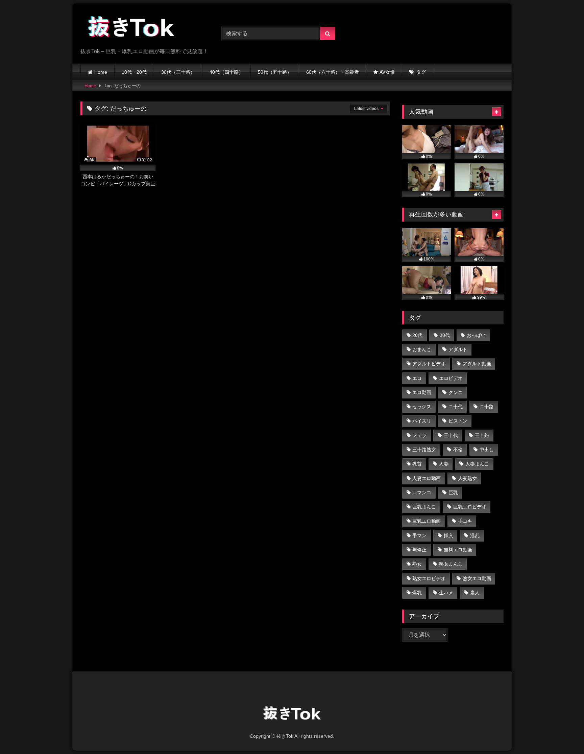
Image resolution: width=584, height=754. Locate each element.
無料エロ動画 (458, 549)
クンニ (455, 392)
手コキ (465, 521)
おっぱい (476, 335)
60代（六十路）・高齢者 (332, 72)
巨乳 (453, 492)
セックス (421, 406)
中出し (487, 449)
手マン (419, 535)
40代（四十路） (226, 72)
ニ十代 (455, 406)
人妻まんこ (477, 463)
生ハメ (446, 592)
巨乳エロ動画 (426, 521)
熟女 (417, 564)
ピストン (457, 421)
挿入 (448, 535)
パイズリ (421, 421)
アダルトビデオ (428, 363)
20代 (417, 335)
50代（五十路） (275, 72)
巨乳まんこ (424, 506)
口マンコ (421, 492)
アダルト (457, 349)
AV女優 (387, 72)
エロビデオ (451, 378)
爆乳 (417, 592)
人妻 (443, 463)
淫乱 (475, 535)
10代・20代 (134, 72)
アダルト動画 (477, 363)
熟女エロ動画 (477, 578)
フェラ (419, 435)
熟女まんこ (451, 564)
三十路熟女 (424, 449)
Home (100, 72)
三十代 (451, 435)
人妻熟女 (467, 478)
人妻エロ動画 (426, 478)
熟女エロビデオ (428, 578)
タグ (421, 72)
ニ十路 (487, 406)
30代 (445, 335)
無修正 (419, 549)
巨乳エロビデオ (469, 506)
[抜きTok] (131, 28)
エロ (417, 378)
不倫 (458, 449)
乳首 (417, 463)
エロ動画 (421, 392)
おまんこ (421, 349)
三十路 (482, 435)
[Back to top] (563, 733)
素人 (475, 592)
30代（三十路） (178, 72)
